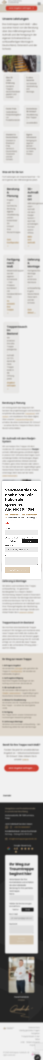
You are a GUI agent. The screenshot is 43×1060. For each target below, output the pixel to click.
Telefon (13, 541)
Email (30, 541)
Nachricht (9, 555)
